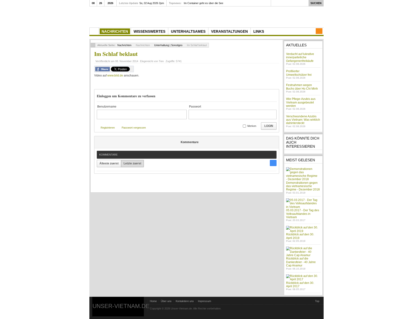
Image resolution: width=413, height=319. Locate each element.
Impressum (204, 301)
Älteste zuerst (109, 163)
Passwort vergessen (134, 127)
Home (153, 301)
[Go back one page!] (93, 45)
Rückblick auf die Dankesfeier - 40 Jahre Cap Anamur (301, 262)
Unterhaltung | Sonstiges (168, 45)
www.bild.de (115, 75)
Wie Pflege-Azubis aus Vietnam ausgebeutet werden (300, 102)
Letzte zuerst (132, 163)
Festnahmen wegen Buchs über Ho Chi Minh (302, 86)
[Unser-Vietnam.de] (134, 16)
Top (317, 301)
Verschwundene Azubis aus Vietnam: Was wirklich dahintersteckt (303, 120)
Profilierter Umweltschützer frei (299, 73)
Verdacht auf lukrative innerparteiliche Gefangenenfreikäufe (300, 57)
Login (268, 126)
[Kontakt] (319, 31)
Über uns (166, 301)
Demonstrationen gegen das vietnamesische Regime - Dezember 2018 (303, 186)
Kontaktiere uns (185, 301)
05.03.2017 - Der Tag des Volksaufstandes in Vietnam (302, 214)
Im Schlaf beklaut (116, 53)
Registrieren (108, 127)
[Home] (94, 31)
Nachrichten (124, 45)
